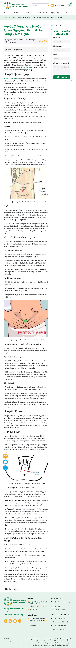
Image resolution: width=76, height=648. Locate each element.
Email (55, 55)
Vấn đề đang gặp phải (61, 63)
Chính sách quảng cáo (59, 626)
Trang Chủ (7, 13)
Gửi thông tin (62, 77)
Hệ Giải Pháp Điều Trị (41, 13)
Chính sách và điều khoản (61, 622)
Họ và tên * (57, 38)
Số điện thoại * (58, 46)
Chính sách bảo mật (59, 618)
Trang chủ (7, 17)
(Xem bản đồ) (42, 606)
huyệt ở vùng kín (27, 67)
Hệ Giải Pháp (27, 13)
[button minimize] (46, 49)
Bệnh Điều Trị (55, 13)
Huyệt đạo (15, 17)
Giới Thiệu (16, 13)
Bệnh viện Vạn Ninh (59, 629)
